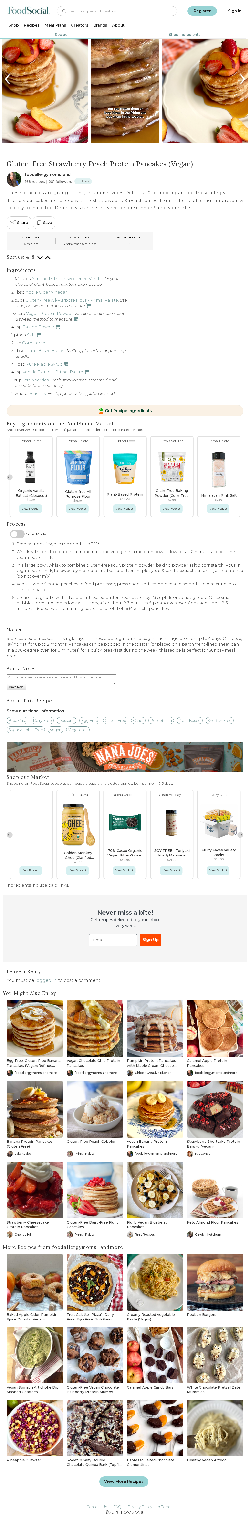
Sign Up (150, 940)
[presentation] (8, 79)
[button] (240, 477)
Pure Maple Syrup (44, 364)
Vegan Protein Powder (49, 313)
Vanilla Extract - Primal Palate (53, 372)
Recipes (32, 25)
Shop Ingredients (184, 34)
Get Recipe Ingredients (128, 410)
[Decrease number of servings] (40, 260)
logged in (46, 980)
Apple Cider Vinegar (46, 292)
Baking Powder (38, 327)
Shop (14, 25)
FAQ (117, 1506)
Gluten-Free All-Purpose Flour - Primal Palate (71, 300)
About (118, 25)
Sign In (234, 11)
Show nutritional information (35, 711)
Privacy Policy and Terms (150, 1506)
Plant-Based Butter (45, 350)
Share (22, 222)
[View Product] (88, 305)
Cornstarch (33, 343)
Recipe (61, 34)
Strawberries (36, 380)
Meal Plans (55, 25)
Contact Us (96, 1506)
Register (202, 11)
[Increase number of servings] (48, 260)
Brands (100, 25)
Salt (31, 335)
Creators (79, 25)
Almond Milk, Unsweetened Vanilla (67, 278)
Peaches (37, 393)
